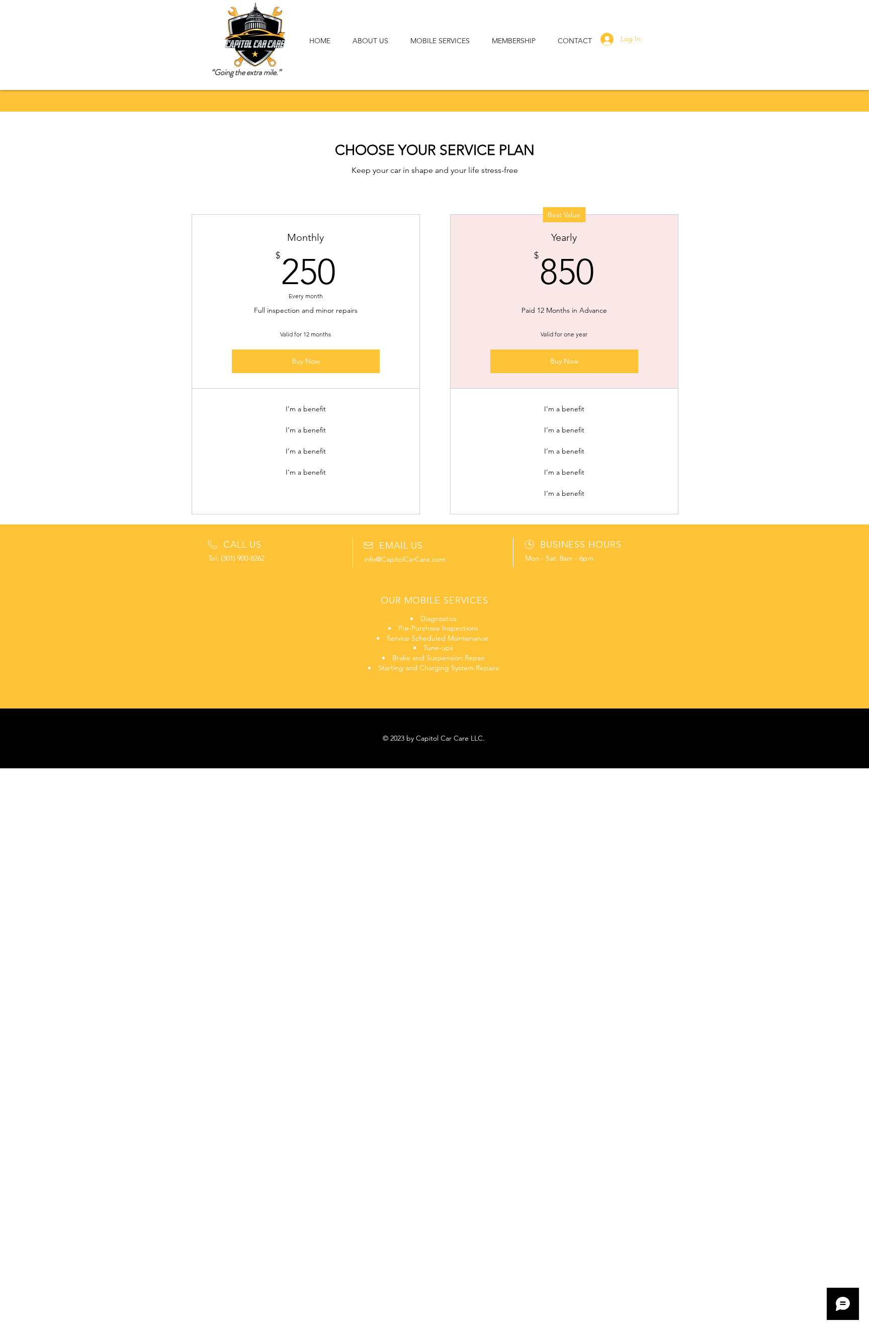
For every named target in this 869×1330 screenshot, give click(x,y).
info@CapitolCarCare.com (405, 559)
